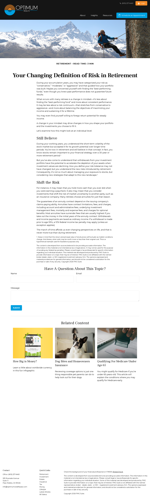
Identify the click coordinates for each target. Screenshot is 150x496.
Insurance (43, 482)
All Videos (43, 494)
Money (42, 487)
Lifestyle (42, 489)
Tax (40, 484)
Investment (44, 477)
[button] (83, 15)
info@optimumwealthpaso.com (15, 487)
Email (79, 273)
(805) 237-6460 (127, 3)
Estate (41, 479)
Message (15, 288)
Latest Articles (44, 492)
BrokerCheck (118, 472)
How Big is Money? (25, 361)
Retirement (43, 474)
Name (14, 273)
